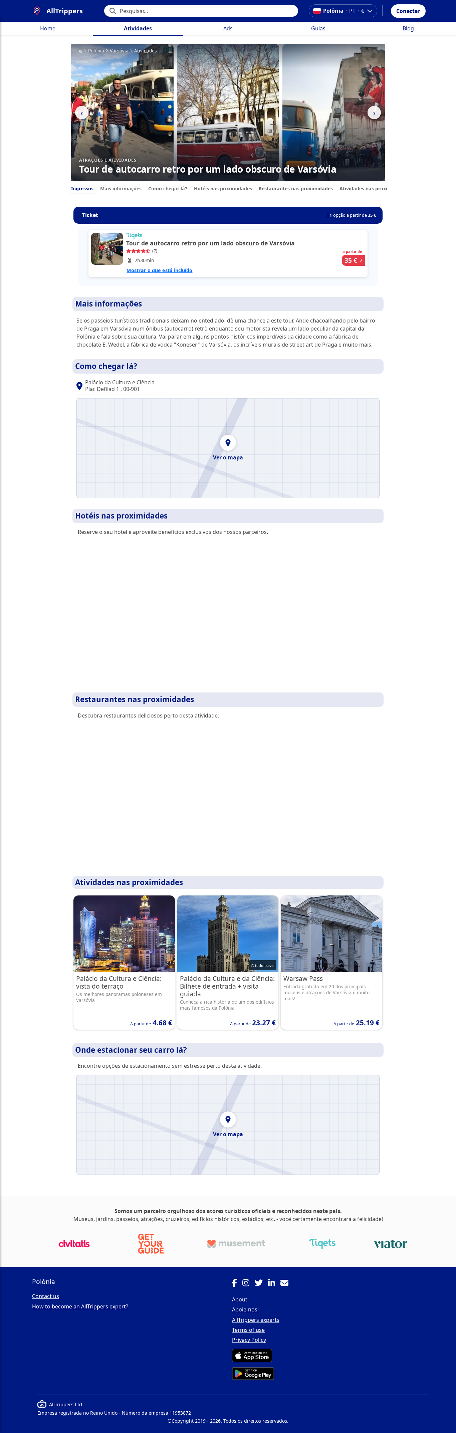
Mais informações (121, 188)
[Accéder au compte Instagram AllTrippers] (248, 1283)
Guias (318, 28)
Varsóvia (119, 50)
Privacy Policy (249, 1340)
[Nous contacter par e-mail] (287, 1283)
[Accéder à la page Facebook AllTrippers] (237, 1283)
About (239, 1299)
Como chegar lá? (167, 188)
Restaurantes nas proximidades (296, 188)
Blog (408, 28)
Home (47, 28)
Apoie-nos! (245, 1309)
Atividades (138, 28)
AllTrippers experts (255, 1319)
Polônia (96, 50)
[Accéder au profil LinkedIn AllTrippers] (274, 1283)
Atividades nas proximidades (373, 188)
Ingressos (82, 188)
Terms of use (248, 1330)
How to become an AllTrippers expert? (80, 1306)
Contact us (45, 1296)
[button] (408, 11)
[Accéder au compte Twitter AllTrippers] (261, 1283)
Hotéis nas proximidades (223, 188)
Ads (228, 28)
